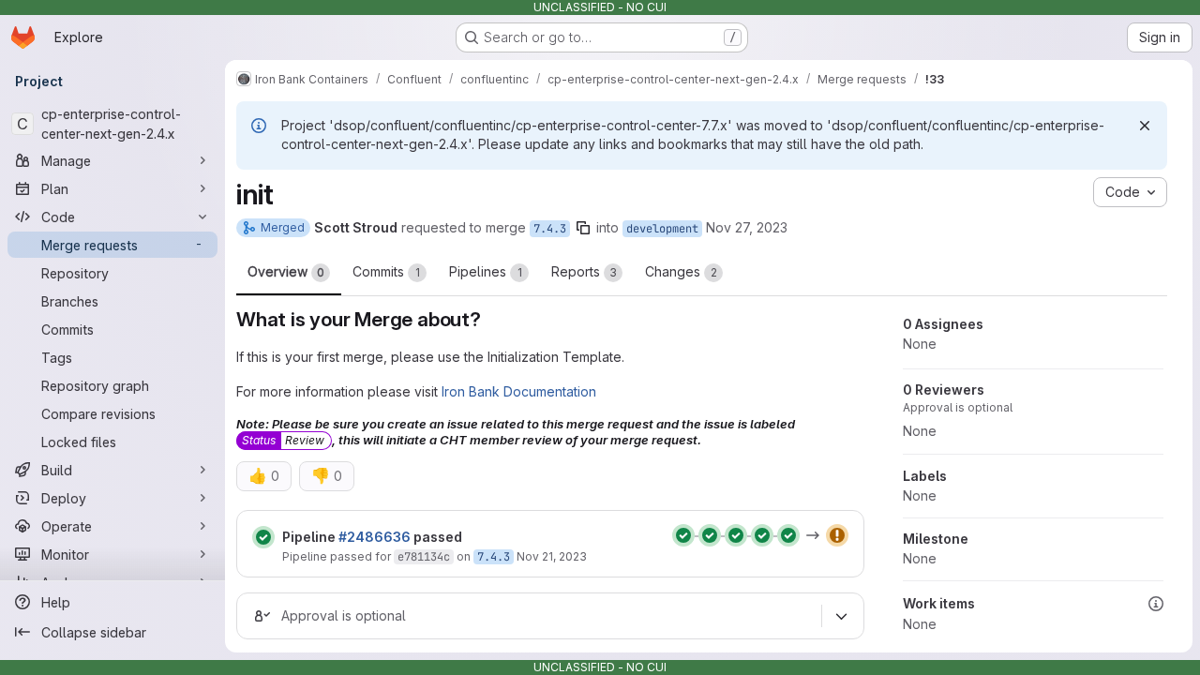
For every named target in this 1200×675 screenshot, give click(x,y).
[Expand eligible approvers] (841, 616)
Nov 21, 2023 (552, 556)
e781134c (424, 556)
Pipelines (485, 271)
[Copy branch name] (583, 228)
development (662, 228)
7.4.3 (549, 228)
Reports (584, 271)
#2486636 (374, 537)
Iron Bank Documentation (519, 391)
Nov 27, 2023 (747, 227)
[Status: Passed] (263, 537)
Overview (286, 271)
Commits (386, 271)
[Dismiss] (1144, 125)
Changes (681, 271)
